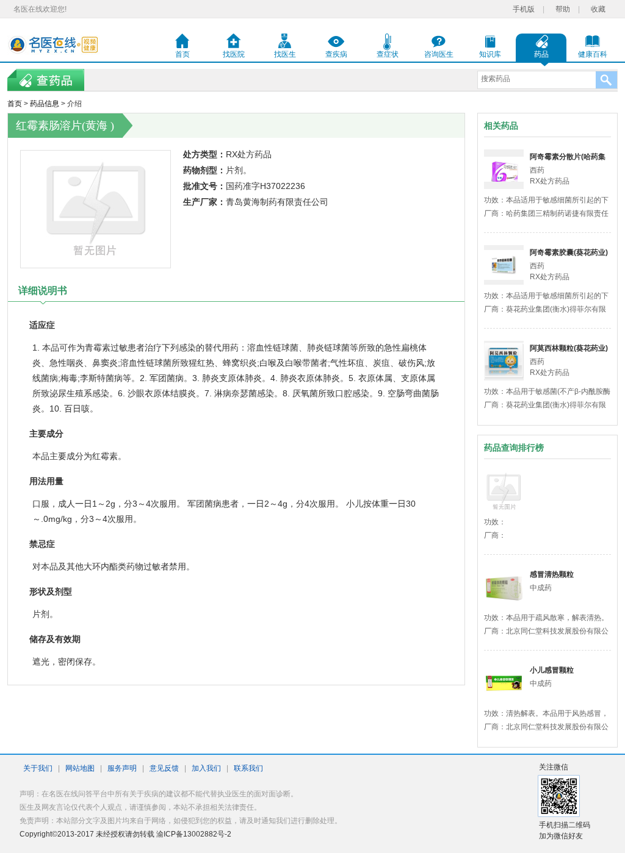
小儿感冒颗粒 (552, 670)
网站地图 (80, 768)
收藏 (598, 9)
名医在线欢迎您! (40, 9)
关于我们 (37, 768)
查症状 (388, 54)
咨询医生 (438, 54)
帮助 (562, 9)
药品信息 (44, 103)
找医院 (234, 54)
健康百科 (592, 54)
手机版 (524, 9)
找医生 (285, 54)
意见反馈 (164, 768)
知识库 (490, 54)
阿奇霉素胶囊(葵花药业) (569, 252)
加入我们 (206, 768)
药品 (541, 54)
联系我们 (248, 768)
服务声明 (122, 768)
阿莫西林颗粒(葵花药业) (569, 348)
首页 (182, 54)
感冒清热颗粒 (552, 574)
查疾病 (336, 54)
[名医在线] (53, 44)
